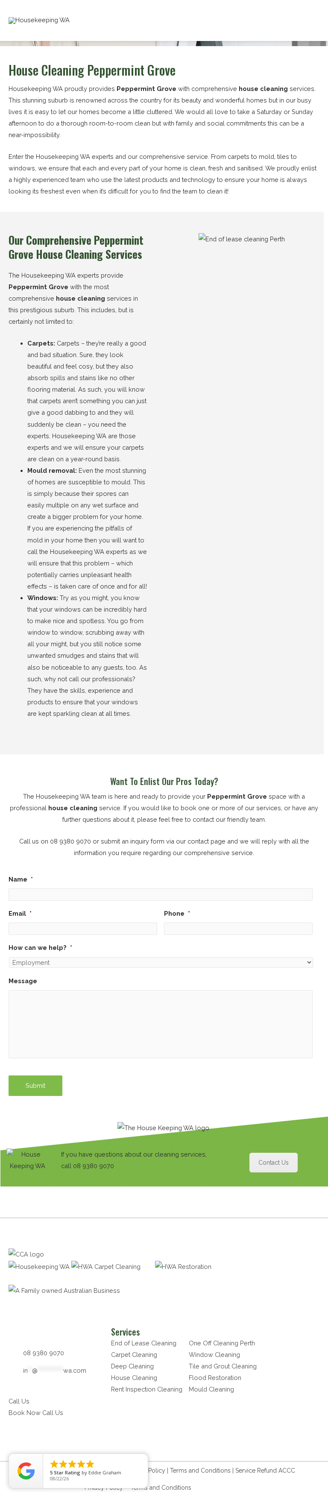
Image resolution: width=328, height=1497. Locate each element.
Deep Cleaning (132, 1366)
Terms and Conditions (200, 1470)
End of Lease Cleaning (143, 1343)
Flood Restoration (215, 1377)
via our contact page (196, 841)
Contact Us (273, 1162)
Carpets (40, 343)
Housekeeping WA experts (60, 275)
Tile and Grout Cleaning (223, 1366)
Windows (41, 597)
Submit (35, 1085)
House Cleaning (134, 1377)
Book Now (25, 1412)
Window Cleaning (214, 1354)
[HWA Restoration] (183, 1266)
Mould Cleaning (211, 1389)
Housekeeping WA (79, 435)
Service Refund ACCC (265, 1470)
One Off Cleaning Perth (222, 1343)
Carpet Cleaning (134, 1354)
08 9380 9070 (70, 841)
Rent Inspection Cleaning (146, 1389)
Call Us (19, 1401)
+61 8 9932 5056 (221, 1487)
